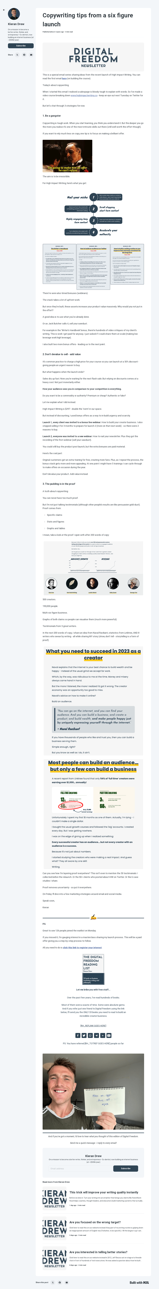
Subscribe (21, 46)
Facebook (77, 1035)
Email (108, 1035)
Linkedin (102, 1035)
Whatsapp (90, 1035)
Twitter (84, 1035)
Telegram (96, 1035)
